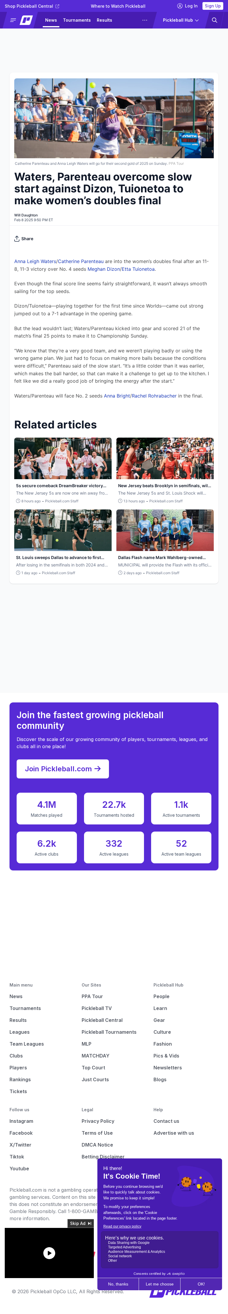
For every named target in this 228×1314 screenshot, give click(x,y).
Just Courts (95, 1079)
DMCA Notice (97, 1145)
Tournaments (77, 20)
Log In (191, 5)
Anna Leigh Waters (35, 261)
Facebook (21, 1133)
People (161, 996)
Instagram (21, 1121)
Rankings (20, 1079)
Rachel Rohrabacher (154, 396)
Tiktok (17, 1157)
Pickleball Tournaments (109, 1032)
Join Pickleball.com (58, 768)
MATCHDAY (96, 1056)
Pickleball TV (97, 1008)
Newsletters (167, 1068)
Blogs (160, 1079)
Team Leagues (27, 1044)
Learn (160, 1008)
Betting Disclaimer (103, 1157)
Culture (162, 1032)
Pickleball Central (102, 1020)
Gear (159, 1020)
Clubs (16, 1056)
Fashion (162, 1044)
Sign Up (213, 5)
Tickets (18, 1091)
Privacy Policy (98, 1121)
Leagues (127, 20)
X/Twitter (20, 1145)
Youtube (19, 1168)
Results (104, 20)
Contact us (166, 1121)
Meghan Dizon (104, 269)
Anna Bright (117, 396)
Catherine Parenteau (81, 261)
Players (18, 1068)
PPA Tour (92, 996)
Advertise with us (173, 1133)
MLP (86, 1044)
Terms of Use (97, 1133)
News (51, 20)
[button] (23, 20)
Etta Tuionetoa (138, 269)
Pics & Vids (166, 1056)
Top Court (93, 1068)
